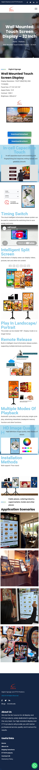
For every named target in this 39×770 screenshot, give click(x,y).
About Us (5, 746)
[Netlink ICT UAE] (11, 9)
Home (15, 42)
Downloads (11, 704)
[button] (35, 766)
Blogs (4, 704)
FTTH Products (7, 753)
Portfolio (22, 42)
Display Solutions (8, 750)
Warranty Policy (7, 759)
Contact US (6, 756)
